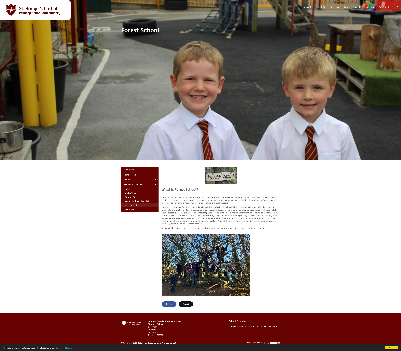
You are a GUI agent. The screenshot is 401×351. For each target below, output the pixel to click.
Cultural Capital (131, 197)
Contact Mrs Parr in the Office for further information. (254, 326)
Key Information (324, 7)
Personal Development (134, 185)
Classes (370, 7)
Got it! (391, 347)
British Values (130, 193)
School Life (357, 7)
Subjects (127, 180)
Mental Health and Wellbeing (137, 201)
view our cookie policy (64, 348)
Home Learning (131, 175)
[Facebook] (397, 7)
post (187, 304)
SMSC (126, 189)
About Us (308, 7)
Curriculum (342, 7)
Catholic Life (384, 7)
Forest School (130, 205)
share (169, 304)
